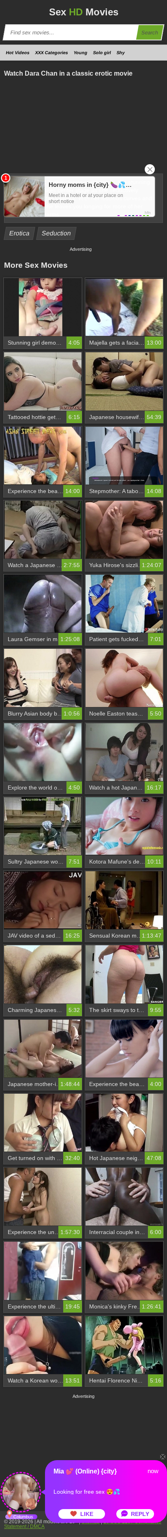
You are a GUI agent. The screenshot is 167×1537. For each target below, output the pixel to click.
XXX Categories (52, 52)
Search (150, 33)
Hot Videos (18, 52)
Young (80, 52)
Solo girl (102, 52)
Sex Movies (83, 11)
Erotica (19, 233)
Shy (120, 52)
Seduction (56, 233)
